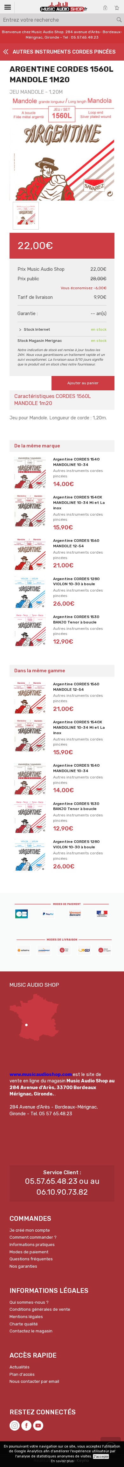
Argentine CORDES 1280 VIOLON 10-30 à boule (76, 581)
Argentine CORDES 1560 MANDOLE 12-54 (76, 543)
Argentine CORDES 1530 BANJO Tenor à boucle (76, 619)
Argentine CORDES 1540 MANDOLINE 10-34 (76, 462)
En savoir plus (62, 1461)
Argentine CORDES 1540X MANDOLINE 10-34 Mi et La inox (79, 502)
